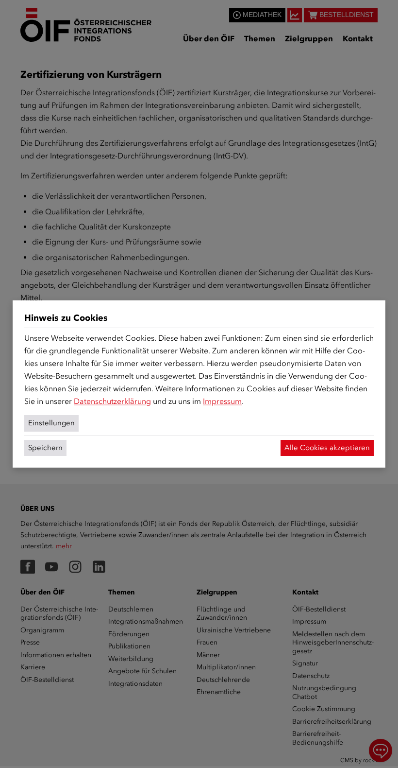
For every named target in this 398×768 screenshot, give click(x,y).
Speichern (45, 447)
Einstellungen (51, 423)
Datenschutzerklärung (112, 401)
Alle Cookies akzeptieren (327, 447)
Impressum (222, 401)
